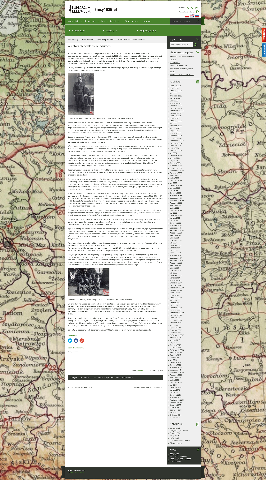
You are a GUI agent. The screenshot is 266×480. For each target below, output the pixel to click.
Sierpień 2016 (175, 355)
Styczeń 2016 (175, 365)
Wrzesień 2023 (176, 173)
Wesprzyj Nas (131, 21)
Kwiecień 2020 (176, 275)
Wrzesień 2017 (176, 337)
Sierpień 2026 (175, 86)
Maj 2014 (173, 412)
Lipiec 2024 (174, 148)
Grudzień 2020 (176, 255)
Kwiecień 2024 (176, 155)
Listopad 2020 (176, 258)
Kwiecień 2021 (175, 245)
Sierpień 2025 (175, 116)
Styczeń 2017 (175, 345)
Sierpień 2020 (175, 265)
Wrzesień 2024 (176, 143)
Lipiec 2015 (174, 380)
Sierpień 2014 (175, 405)
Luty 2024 (174, 160)
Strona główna (86, 39)
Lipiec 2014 (174, 407)
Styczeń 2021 (175, 253)
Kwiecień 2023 (176, 185)
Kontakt (147, 21)
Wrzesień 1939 (128, 377)
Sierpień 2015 (175, 377)
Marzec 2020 (175, 278)
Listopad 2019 (175, 285)
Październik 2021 (177, 230)
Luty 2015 (174, 392)
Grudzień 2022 (176, 195)
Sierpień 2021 (175, 235)
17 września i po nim (93, 21)
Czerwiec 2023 (176, 180)
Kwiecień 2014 (175, 415)
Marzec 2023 (175, 188)
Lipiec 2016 (174, 357)
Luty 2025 (174, 131)
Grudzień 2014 (176, 397)
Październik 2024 (177, 141)
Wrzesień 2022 (176, 203)
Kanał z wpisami (178, 456)
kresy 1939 (174, 435)
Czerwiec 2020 (176, 270)
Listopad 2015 (175, 370)
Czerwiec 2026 (176, 91)
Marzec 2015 (175, 390)
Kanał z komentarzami (181, 459)
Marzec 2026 (175, 98)
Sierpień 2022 (175, 205)
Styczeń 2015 (175, 395)
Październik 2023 (177, 170)
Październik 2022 (177, 200)
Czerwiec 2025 (176, 121)
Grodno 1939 (78, 30)
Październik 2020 (177, 260)
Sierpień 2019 (175, 293)
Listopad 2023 (176, 168)
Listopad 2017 (175, 332)
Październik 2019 (177, 288)
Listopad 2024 (175, 138)
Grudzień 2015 (176, 367)
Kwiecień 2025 (176, 126)
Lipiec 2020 (174, 268)
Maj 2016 (173, 360)
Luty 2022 (174, 220)
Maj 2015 (173, 385)
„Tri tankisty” (175, 62)
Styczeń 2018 (175, 328)
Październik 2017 (177, 335)
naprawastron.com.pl (76, 472)
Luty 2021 (173, 250)
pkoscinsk (140, 371)
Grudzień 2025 (176, 106)
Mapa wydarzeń (148, 30)
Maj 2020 (173, 273)
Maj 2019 (173, 300)
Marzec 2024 (175, 158)
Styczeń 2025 (175, 133)
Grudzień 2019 (176, 283)
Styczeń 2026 (175, 103)
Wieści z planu (176, 443)
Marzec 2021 (175, 248)
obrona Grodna (114, 377)
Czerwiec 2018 (176, 320)
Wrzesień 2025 (176, 113)
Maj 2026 (173, 93)
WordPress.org (176, 461)
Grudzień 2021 (175, 225)
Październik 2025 (177, 111)
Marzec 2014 (175, 417)
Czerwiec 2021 (175, 240)
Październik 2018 (177, 313)
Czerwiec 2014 (176, 410)
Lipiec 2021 (174, 238)
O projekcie (73, 21)
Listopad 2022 (175, 198)
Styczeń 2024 (175, 163)
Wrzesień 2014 (176, 402)
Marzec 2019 (175, 303)
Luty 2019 (174, 305)
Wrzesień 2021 (176, 233)
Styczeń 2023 (175, 193)
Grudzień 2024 (176, 136)
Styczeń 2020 (175, 280)
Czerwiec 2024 (176, 150)
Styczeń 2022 (175, 223)
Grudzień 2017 (175, 330)
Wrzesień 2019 (176, 290)
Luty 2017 (173, 342)
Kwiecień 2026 (176, 96)
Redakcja (114, 21)
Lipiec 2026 (174, 88)
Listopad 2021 (175, 228)
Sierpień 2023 (175, 175)
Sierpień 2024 (175, 145)
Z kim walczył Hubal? (178, 65)
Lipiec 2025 (174, 118)
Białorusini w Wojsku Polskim (182, 74)
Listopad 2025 (176, 108)
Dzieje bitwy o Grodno (105, 39)
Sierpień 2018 (175, 318)
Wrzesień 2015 (176, 375)
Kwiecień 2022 (176, 215)
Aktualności (175, 428)
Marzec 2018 (175, 325)
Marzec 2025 (175, 128)
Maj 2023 (173, 183)
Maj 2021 (173, 243)
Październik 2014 (177, 400)
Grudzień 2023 (176, 165)
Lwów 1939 (111, 30)
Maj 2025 (173, 123)
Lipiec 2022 (174, 208)
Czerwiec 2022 (176, 210)
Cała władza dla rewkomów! (81, 387)
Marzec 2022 (175, 218)
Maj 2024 (173, 153)
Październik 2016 (177, 350)
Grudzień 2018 (176, 308)
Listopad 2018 (175, 310)
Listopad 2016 (175, 347)
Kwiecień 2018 (175, 323)
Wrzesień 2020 (176, 263)
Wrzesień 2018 (176, 315)
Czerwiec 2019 (176, 298)
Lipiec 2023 (174, 178)
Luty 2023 (174, 190)
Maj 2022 (173, 213)
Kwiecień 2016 (175, 362)
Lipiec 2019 (174, 295)
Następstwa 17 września (180, 440)
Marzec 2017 (175, 340)
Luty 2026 (174, 101)
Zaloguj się (174, 454)
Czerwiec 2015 (176, 382)
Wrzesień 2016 (176, 352)
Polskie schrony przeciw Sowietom (146, 387)
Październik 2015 (177, 372)
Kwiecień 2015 (175, 387)
